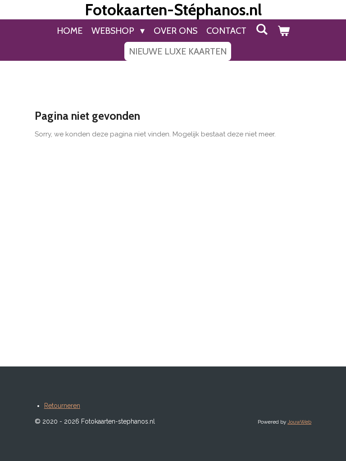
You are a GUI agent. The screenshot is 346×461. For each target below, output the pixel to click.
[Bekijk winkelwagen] (283, 30)
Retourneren (62, 405)
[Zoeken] (262, 29)
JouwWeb (299, 422)
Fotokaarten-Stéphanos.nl (173, 9)
